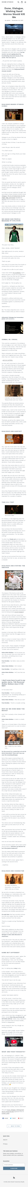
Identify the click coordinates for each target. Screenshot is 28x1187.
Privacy (5, 1144)
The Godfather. (17, 272)
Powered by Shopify (19, 1181)
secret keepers (19, 612)
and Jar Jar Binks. (8, 360)
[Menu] (25, 2)
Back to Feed (15, 1126)
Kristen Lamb (5, 1113)
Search (5, 1139)
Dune (9, 65)
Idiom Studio (7, 2)
